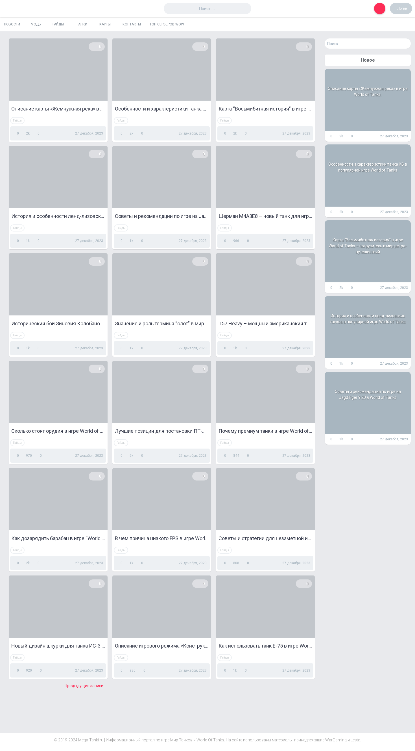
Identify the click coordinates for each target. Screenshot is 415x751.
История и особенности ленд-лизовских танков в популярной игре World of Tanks (58, 216)
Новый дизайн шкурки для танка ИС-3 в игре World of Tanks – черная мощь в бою (58, 646)
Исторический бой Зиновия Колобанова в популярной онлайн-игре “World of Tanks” (58, 323)
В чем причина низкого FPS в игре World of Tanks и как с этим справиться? (162, 538)
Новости (12, 24)
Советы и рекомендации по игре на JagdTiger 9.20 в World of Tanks (162, 216)
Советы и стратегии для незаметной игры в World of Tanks (265, 538)
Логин (402, 8)
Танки (81, 24)
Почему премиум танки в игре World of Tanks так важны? (265, 431)
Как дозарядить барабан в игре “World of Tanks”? (58, 538)
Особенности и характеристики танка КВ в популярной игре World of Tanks (162, 109)
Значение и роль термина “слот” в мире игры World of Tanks (162, 323)
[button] (379, 8)
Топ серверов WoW (167, 24)
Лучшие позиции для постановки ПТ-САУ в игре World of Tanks (162, 431)
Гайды (58, 24)
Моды (36, 24)
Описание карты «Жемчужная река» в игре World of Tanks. (58, 109)
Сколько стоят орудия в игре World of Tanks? (58, 431)
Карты (105, 24)
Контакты (132, 24)
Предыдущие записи (84, 685)
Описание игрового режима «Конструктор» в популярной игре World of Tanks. (162, 646)
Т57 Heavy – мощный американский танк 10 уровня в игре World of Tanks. (265, 323)
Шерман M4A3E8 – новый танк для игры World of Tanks (265, 216)
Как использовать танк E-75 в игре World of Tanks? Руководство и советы (265, 646)
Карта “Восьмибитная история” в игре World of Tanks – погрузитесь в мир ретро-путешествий (265, 109)
